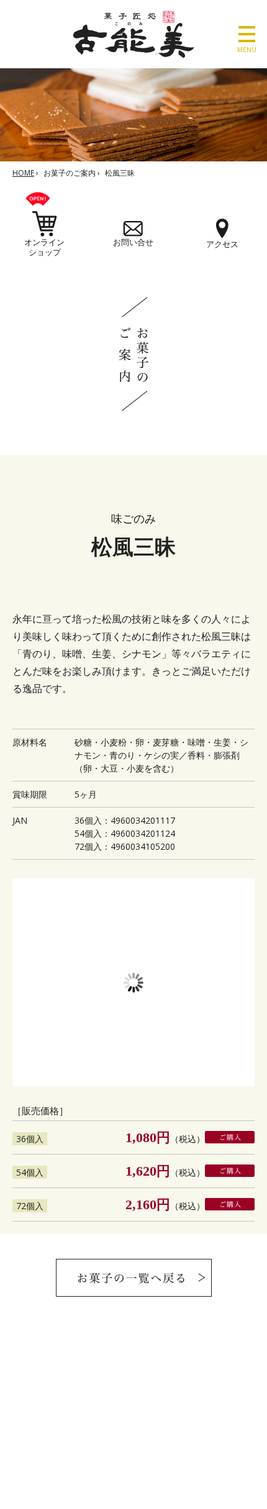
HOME (23, 173)
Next (238, 983)
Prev (28, 983)
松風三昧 (120, 173)
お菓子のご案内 (69, 173)
